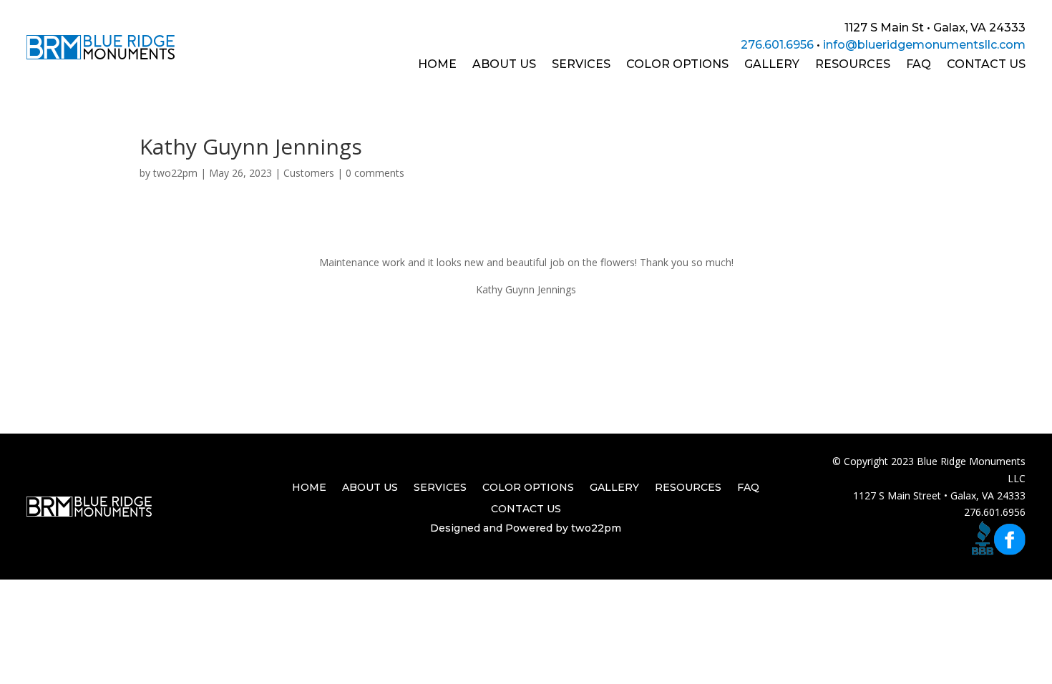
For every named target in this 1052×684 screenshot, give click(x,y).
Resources (852, 65)
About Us (504, 65)
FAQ (918, 65)
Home (437, 65)
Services (581, 65)
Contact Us (986, 65)
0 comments (375, 173)
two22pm (175, 173)
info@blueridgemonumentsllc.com (924, 45)
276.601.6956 (777, 45)
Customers (308, 173)
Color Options (677, 65)
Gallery (771, 65)
